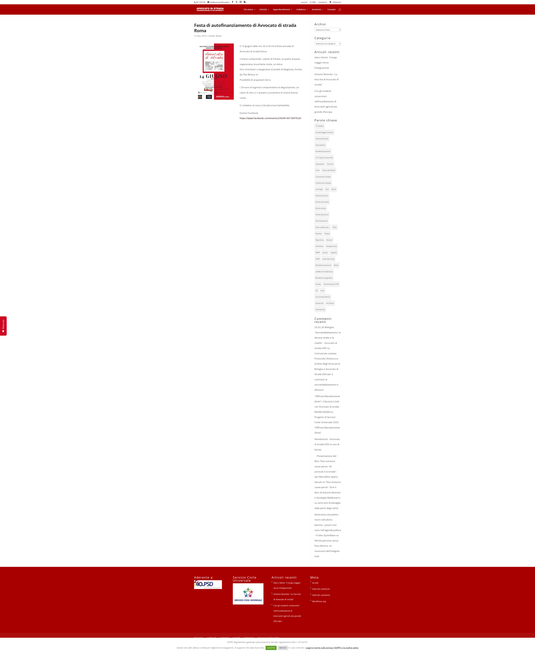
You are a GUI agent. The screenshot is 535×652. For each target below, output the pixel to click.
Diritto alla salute (322, 202)
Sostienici (316, 10)
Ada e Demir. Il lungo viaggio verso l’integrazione (325, 62)
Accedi (315, 582)
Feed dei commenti (321, 595)
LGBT (318, 259)
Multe (336, 265)
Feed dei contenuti (321, 589)
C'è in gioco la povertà (324, 157)
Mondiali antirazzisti (323, 265)
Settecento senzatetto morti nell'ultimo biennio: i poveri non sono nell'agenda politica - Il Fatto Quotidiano (327, 525)
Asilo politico (320, 145)
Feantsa (319, 233)
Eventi (212, 35)
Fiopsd (326, 233)
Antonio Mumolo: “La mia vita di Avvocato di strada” (326, 79)
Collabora (301, 10)
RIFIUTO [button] (282, 648)
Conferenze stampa (323, 183)
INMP (318, 252)
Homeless (319, 246)
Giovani (329, 240)
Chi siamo (248, 10)
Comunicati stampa (323, 176)
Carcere (330, 164)
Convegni (319, 189)
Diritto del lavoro (322, 214)
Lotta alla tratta (328, 259)
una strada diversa (323, 297)
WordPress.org (319, 601)
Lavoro (325, 252)
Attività (263, 10)
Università (320, 303)
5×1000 (313, 2)
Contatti (331, 10)
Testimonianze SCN (331, 284)
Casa (317, 170)
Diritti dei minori (322, 195)
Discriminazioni (322, 221)
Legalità (334, 252)
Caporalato (320, 164)
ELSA (335, 227)
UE (317, 290)
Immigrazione (331, 246)
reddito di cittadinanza (324, 271)
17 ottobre (320, 126)
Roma (218, 35)
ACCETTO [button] (271, 648)
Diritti (334, 189)
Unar (322, 290)
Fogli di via (320, 240)
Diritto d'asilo (321, 208)
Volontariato (320, 309)
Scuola (318, 284)
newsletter (322, 2)
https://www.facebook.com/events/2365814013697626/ (270, 118)
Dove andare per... (323, 227)
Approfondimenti (281, 10)
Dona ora (3, 324)
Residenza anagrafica (324, 278)
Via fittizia (330, 303)
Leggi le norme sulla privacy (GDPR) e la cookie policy (332, 647)
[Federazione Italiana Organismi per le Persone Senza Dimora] (208, 588)
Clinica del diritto (328, 170)
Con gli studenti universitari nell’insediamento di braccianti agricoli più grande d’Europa (325, 101)
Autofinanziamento (323, 151)
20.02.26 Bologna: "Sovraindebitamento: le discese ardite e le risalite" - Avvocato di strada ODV (327, 338)
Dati (327, 189)
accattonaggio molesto (324, 132)
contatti (304, 2)
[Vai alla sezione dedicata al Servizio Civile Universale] (248, 603)
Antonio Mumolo (322, 138)
